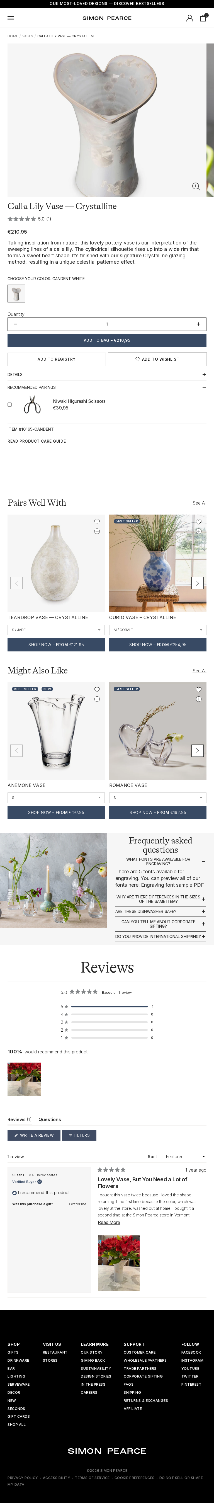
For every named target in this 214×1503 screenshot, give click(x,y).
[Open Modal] (11, 18)
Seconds (16, 1409)
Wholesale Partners (145, 1361)
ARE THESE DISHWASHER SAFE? (145, 911)
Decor (14, 1393)
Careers (89, 1393)
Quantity (16, 314)
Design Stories (96, 1376)
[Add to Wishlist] (97, 522)
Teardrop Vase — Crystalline (48, 617)
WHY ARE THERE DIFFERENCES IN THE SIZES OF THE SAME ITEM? (158, 899)
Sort (153, 1156)
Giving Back (93, 1361)
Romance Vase (128, 785)
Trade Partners (140, 1369)
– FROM (56, 644)
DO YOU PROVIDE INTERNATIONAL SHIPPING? (158, 936)
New (12, 1401)
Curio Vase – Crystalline (142, 617)
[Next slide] (197, 583)
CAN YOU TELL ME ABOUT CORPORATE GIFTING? (158, 924)
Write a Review (39, 1137)
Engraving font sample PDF (172, 885)
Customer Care (139, 1352)
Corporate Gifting (143, 1376)
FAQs (128, 1384)
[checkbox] (16, 293)
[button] (196, 186)
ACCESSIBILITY (56, 1478)
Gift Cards (19, 1417)
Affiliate (133, 1409)
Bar (11, 1369)
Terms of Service (92, 1478)
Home (13, 36)
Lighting (16, 1376)
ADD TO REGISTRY (57, 359)
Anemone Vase (27, 785)
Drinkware (18, 1361)
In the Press (93, 1384)
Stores (50, 1361)
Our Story (92, 1352)
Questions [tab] (49, 1120)
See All (199, 503)
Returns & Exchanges (146, 1401)
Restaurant (55, 1352)
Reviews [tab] (20, 1120)
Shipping (132, 1393)
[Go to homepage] (107, 18)
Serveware (19, 1384)
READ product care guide (37, 441)
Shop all (17, 1425)
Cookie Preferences (135, 1478)
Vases (27, 36)
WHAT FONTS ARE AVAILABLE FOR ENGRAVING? (158, 861)
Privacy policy (23, 1478)
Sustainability (96, 1369)
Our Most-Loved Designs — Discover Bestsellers (107, 3)
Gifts (13, 1352)
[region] (25, 1079)
